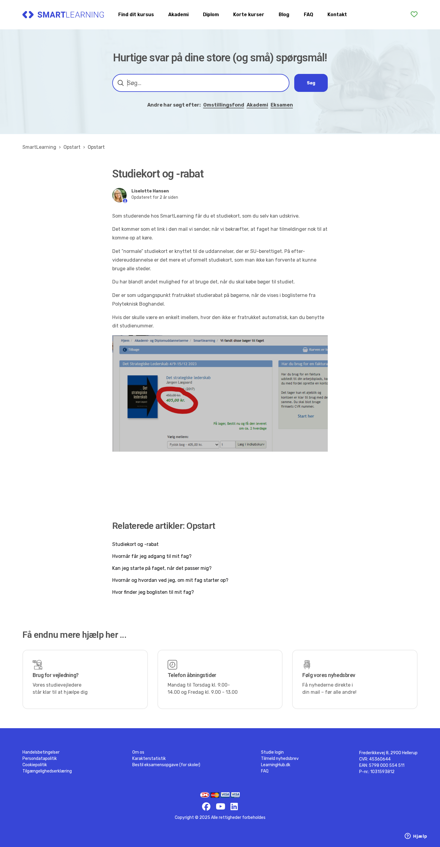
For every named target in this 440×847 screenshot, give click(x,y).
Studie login (272, 752)
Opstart (72, 147)
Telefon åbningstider (192, 675)
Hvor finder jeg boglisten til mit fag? (153, 592)
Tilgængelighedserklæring (47, 771)
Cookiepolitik (34, 764)
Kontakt (337, 14)
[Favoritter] (414, 14)
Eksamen (282, 105)
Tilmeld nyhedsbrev (280, 758)
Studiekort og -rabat (135, 544)
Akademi (178, 14)
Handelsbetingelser (41, 752)
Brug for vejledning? (56, 675)
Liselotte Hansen (150, 191)
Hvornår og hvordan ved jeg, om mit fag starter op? (170, 580)
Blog (284, 14)
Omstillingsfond (223, 105)
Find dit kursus (136, 14)
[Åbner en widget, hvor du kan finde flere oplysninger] (416, 836)
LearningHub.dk (275, 764)
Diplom (211, 14)
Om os (138, 752)
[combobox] (200, 83)
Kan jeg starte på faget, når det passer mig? (162, 568)
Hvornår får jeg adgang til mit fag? (152, 556)
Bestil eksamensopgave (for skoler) (166, 764)
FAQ (308, 14)
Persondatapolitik (39, 758)
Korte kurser (248, 14)
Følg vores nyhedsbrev (328, 675)
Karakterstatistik (149, 758)
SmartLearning (39, 147)
